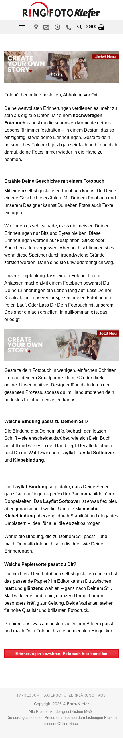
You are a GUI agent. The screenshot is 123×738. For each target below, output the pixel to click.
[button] (22, 27)
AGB (102, 695)
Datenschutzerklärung (68, 695)
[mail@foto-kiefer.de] (47, 27)
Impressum (28, 695)
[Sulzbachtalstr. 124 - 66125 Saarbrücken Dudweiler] (36, 27)
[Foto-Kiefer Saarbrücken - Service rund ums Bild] (61, 10)
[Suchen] (79, 26)
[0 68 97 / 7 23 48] (69, 27)
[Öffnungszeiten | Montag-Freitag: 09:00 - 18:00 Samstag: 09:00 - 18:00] (58, 27)
